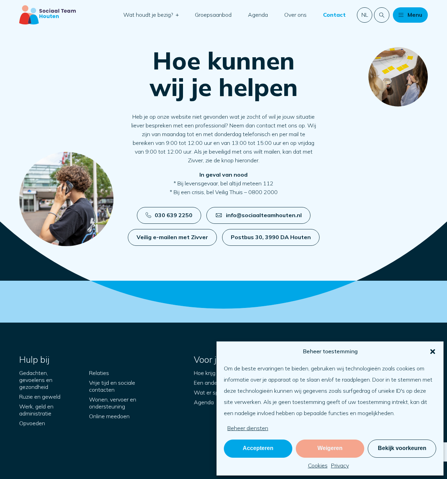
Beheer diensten (247, 428)
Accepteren (258, 448)
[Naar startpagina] (47, 14)
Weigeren (330, 448)
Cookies (318, 465)
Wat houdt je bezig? (149, 14)
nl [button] (364, 14)
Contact (334, 14)
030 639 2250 (173, 215)
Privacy (340, 465)
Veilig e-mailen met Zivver (172, 237)
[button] (432, 351)
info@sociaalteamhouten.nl (264, 215)
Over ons (295, 14)
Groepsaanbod (213, 14)
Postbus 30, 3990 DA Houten (271, 237)
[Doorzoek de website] (381, 15)
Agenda (258, 14)
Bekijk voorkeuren (402, 448)
